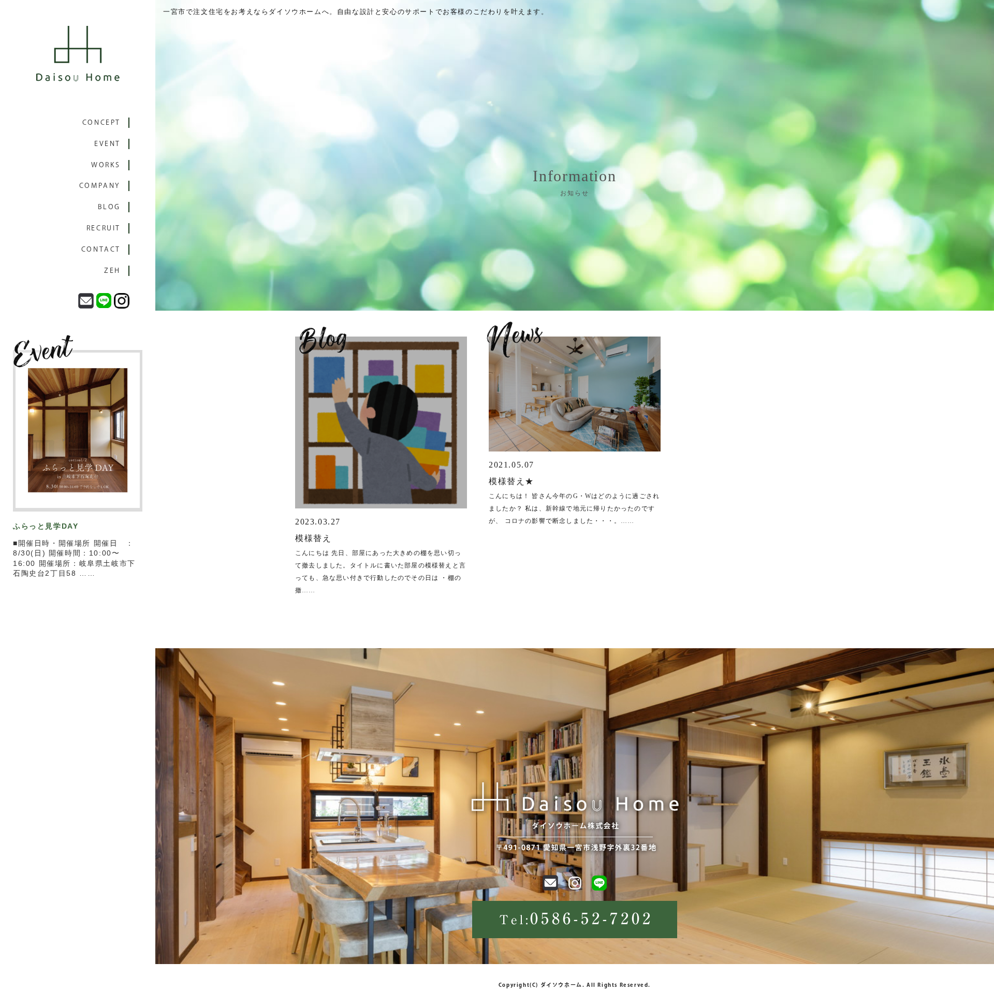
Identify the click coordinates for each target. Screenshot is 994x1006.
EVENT (107, 143)
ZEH (112, 270)
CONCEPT (101, 122)
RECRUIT (103, 228)
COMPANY (100, 185)
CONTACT (101, 249)
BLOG (109, 206)
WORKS (106, 165)
